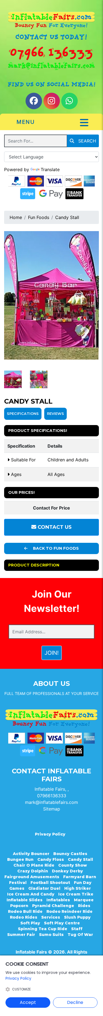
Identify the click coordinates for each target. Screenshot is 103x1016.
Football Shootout (50, 882)
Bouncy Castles (70, 853)
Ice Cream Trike (75, 894)
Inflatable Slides (25, 899)
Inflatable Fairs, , (52, 789)
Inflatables (58, 899)
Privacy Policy (50, 834)
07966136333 (51, 795)
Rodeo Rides (23, 917)
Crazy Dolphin (32, 871)
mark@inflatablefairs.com (51, 802)
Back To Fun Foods (55, 548)
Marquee (84, 899)
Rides (84, 905)
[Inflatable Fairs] (51, 20)
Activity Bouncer (31, 853)
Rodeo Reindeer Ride (69, 911)
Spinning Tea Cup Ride (42, 928)
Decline (75, 1002)
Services (50, 917)
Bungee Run (20, 859)
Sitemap (51, 809)
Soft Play (30, 923)
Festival (18, 882)
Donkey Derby (67, 871)
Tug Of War (80, 934)
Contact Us (54, 527)
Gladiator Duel (44, 888)
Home (16, 217)
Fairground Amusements (31, 876)
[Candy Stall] (51, 295)
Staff (76, 928)
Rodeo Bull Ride (25, 911)
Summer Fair (21, 934)
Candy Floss (50, 859)
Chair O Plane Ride (33, 865)
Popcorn (19, 905)
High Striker (77, 888)
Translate (50, 169)
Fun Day (82, 882)
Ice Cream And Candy (30, 894)
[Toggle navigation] (84, 122)
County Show (72, 865)
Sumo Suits (51, 934)
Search (86, 141)
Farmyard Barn (79, 876)
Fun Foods (38, 217)
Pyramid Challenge (53, 905)
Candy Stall (67, 217)
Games (16, 888)
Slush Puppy (77, 917)
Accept (28, 1002)
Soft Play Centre (62, 923)
